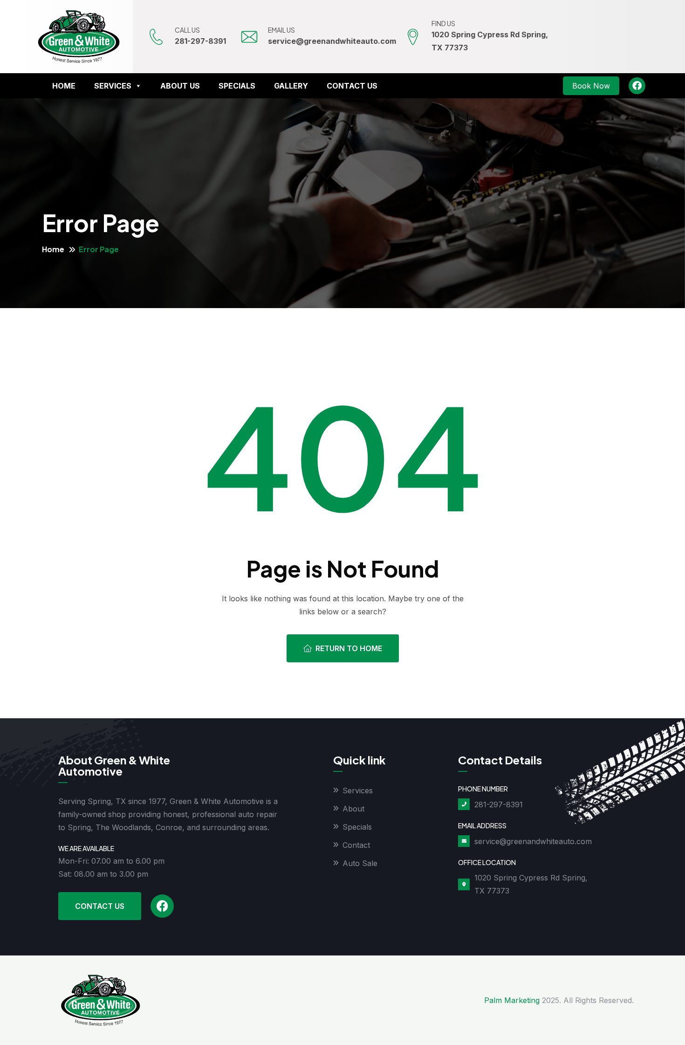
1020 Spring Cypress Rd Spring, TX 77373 (531, 884)
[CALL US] (156, 36)
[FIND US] (413, 36)
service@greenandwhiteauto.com (332, 41)
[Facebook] (637, 85)
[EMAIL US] (249, 36)
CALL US (187, 30)
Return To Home (348, 648)
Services (112, 85)
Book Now (591, 85)
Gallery (291, 85)
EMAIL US (281, 30)
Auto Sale (359, 863)
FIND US (443, 23)
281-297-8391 (200, 41)
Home (63, 85)
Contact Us (352, 85)
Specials (237, 85)
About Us (180, 85)
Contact (356, 845)
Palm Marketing (512, 1000)
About (353, 808)
